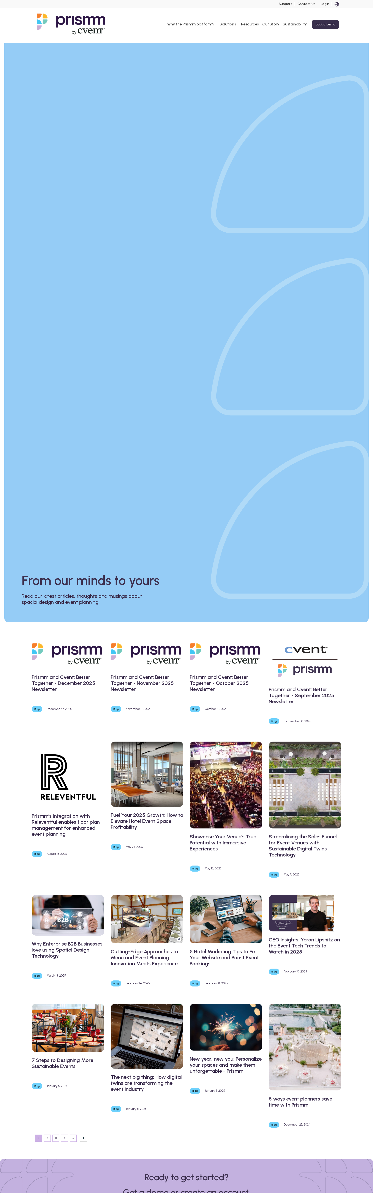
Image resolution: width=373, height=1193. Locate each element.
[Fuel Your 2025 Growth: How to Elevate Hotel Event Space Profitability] (147, 774)
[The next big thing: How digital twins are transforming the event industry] (147, 1036)
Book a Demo (325, 24)
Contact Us (306, 4)
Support (285, 4)
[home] (72, 24)
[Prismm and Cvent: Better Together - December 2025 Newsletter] (68, 654)
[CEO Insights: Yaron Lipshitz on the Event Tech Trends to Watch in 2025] (305, 913)
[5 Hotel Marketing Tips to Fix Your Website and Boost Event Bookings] (226, 919)
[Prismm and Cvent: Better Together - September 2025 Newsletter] (305, 660)
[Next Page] (83, 1138)
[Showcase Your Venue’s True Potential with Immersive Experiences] (226, 785)
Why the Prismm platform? (190, 24)
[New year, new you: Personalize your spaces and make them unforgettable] (226, 1027)
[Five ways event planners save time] (305, 1047)
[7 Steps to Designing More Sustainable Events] (68, 1028)
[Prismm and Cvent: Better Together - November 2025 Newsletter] (147, 654)
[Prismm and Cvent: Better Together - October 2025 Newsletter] (226, 654)
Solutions (228, 24)
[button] (335, 4)
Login (325, 4)
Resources (250, 24)
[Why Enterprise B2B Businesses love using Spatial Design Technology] (68, 915)
